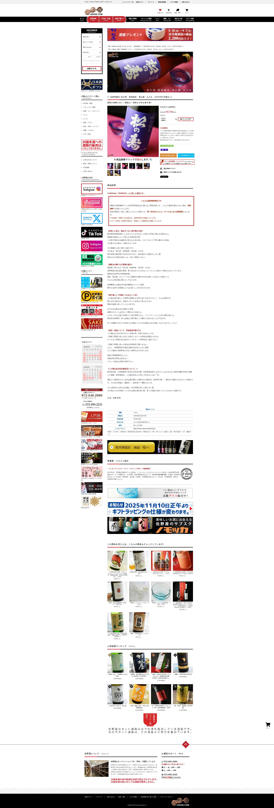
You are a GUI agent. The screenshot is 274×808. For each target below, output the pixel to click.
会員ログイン (140, 2)
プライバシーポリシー (166, 797)
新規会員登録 (162, 2)
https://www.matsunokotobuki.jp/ (144, 428)
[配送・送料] (177, 10)
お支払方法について (90, 160)
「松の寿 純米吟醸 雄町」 (159, 474)
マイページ (151, 2)
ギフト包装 (87, 134)
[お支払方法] (169, 10)
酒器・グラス (87, 122)
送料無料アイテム (126, 49)
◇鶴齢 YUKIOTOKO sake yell (183, 674)
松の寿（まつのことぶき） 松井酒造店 (128, 46)
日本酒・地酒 (87, 103)
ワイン (85, 115)
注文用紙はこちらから (93, 407)
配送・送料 (122, 797)
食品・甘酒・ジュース (90, 126)
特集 (118, 49)
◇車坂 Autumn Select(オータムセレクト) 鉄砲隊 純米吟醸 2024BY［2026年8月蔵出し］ (161, 676)
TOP (109, 46)
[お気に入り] (160, 10)
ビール (85, 119)
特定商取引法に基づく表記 (148, 797)
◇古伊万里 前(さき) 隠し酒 (118, 706)
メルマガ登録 (174, 2)
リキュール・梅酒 (89, 107)
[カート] (186, 10)
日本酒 (114, 46)
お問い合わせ (185, 2)
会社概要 (86, 167)
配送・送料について (90, 163)
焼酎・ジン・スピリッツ (91, 111)
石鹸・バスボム (88, 130)
